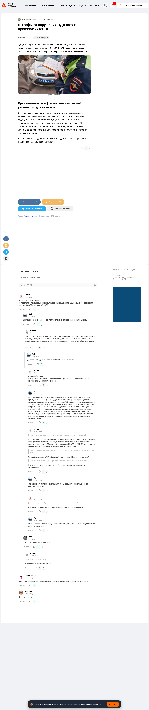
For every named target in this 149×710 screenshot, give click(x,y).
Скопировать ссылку (62, 208)
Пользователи (47, 5)
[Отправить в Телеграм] (6, 252)
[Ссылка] (31, 284)
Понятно (112, 704)
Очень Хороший (32, 575)
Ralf (30, 314)
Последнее (30, 5)
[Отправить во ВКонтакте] (6, 238)
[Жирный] (21, 284)
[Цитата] (28, 284)
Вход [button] (133, 5)
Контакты (95, 5)
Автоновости (23, 38)
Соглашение (117, 275)
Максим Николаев (29, 19)
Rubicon (32, 537)
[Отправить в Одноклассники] (6, 245)
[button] (112, 5)
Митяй (27, 295)
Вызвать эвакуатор (129, 270)
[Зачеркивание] (24, 284)
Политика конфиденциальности (125, 277)
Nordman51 (29, 591)
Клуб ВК (82, 5)
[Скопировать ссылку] (6, 258)
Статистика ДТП (66, 5)
